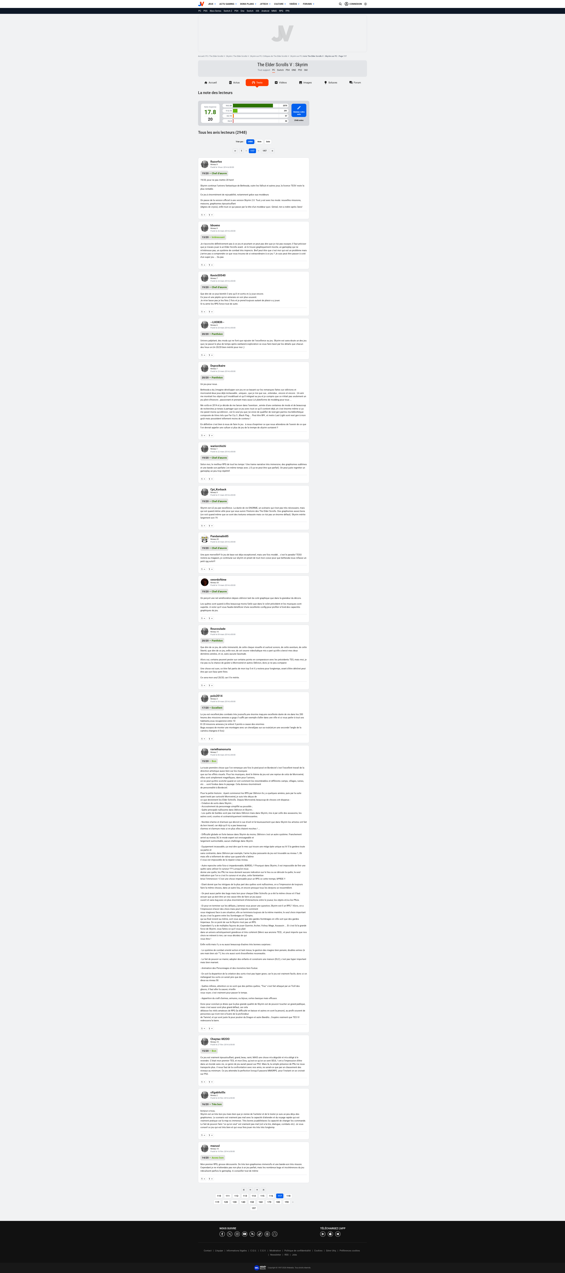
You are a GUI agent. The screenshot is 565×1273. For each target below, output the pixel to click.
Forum (357, 82)
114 (254, 1196)
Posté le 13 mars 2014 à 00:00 (222, 585)
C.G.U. (253, 1250)
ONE (294, 70)
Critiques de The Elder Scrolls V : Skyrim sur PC (282, 56)
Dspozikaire (217, 365)
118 (288, 1196)
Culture (278, 4)
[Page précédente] (250, 1189)
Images (307, 82)
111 (228, 1196)
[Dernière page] (263, 1189)
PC (199, 11)
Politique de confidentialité (297, 1250)
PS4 (236, 11)
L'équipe (219, 1250)
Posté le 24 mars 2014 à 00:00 (222, 281)
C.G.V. (263, 1250)
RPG (281, 11)
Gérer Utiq (331, 1250)
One (242, 11)
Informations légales (237, 1250)
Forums (307, 4)
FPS (287, 11)
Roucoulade (217, 628)
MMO (274, 11)
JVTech (264, 4)
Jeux (210, 4)
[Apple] (330, 1234)
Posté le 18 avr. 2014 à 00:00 (222, 167)
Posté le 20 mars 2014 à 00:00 (222, 542)
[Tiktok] (259, 1234)
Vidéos (293, 4)
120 (226, 1202)
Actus (236, 82)
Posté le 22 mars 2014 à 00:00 (222, 452)
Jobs (294, 1254)
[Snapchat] (274, 1234)
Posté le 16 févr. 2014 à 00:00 (222, 1151)
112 (236, 1196)
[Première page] (243, 1189)
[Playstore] (322, 1234)
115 (262, 1196)
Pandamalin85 (219, 536)
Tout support (264, 70)
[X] (229, 1234)
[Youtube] (244, 1234)
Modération (275, 1250)
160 (261, 1202)
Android (265, 11)
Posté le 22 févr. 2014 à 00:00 (222, 1098)
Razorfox (216, 161)
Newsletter (275, 1254)
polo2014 (216, 696)
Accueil (201, 56)
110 (219, 1196)
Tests (259, 82)
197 (265, 150)
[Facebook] (222, 1234)
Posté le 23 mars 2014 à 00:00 (222, 328)
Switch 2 (228, 11)
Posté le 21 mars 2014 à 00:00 (222, 495)
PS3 (300, 70)
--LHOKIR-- (217, 322)
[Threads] (267, 1234)
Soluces (332, 82)
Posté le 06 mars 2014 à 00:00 (222, 755)
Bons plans (247, 4)
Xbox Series (215, 11)
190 (287, 1202)
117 (252, 150)
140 (243, 1202)
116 (271, 1196)
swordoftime (218, 579)
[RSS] (252, 1234)
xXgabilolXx (217, 1092)
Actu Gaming (226, 4)
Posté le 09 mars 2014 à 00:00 (222, 634)
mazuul (215, 1145)
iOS (257, 11)
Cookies (318, 1250)
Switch (250, 11)
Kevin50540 (218, 275)
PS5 (205, 11)
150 (252, 1202)
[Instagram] (237, 1234)
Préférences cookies (350, 1250)
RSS (287, 1254)
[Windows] (337, 1234)
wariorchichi (218, 446)
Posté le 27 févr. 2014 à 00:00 (222, 1044)
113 (245, 1196)
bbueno (215, 225)
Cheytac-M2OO (220, 1039)
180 (278, 1202)
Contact (208, 1250)
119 (217, 1202)
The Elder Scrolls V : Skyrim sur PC (247, 56)
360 (306, 70)
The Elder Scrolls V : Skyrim (220, 56)
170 (269, 1202)
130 (235, 1202)
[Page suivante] (256, 1189)
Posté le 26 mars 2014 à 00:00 (222, 231)
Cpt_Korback (218, 489)
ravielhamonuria (220, 749)
